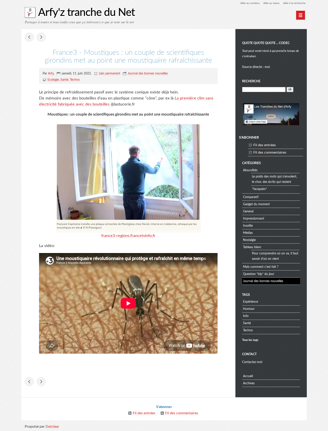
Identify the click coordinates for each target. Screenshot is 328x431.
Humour (249, 309)
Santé (64, 79)
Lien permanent (109, 73)
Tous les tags (250, 340)
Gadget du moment (256, 204)
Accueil (248, 376)
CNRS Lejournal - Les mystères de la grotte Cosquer (41, 37)
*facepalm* (259, 189)
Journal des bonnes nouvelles (148, 73)
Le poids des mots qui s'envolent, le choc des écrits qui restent (274, 179)
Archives (249, 383)
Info (246, 316)
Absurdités (250, 170)
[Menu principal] (300, 15)
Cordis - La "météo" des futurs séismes (29, 37)
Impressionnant (253, 218)
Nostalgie (249, 240)
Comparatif (251, 197)
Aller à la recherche (294, 3)
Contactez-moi (252, 362)
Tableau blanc (252, 247)
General (248, 211)
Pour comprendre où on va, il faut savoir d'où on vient (275, 256)
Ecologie (53, 79)
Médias (248, 233)
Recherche (251, 81)
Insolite (248, 225)
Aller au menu (271, 3)
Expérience (250, 301)
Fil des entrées (264, 145)
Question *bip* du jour (258, 274)
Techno (75, 79)
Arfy (51, 73)
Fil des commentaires (269, 152)
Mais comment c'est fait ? (260, 266)
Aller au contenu (250, 3)
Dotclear (52, 426)
